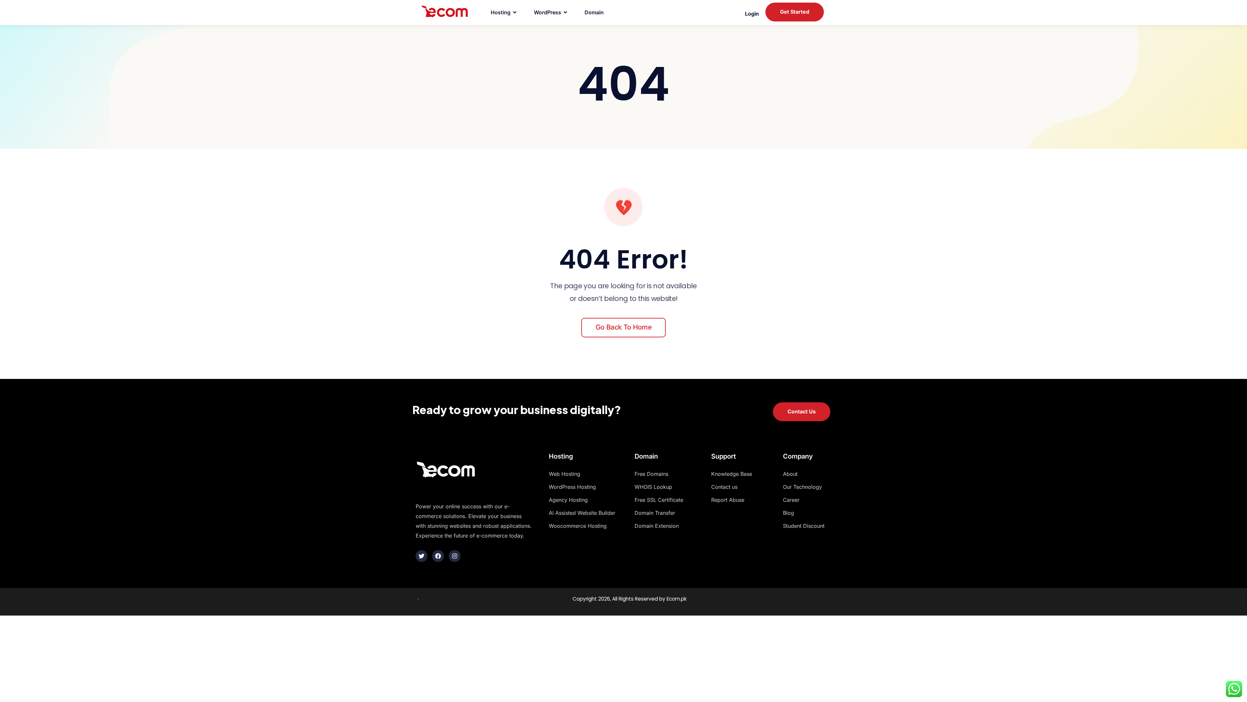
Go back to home (623, 327)
